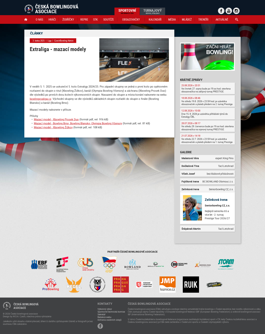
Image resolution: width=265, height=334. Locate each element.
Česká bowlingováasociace (26, 306)
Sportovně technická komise (111, 311)
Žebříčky (68, 19)
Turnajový (152, 11)
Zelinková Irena (216, 199)
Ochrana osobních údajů (110, 319)
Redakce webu (104, 317)
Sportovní (127, 11)
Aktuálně (222, 19)
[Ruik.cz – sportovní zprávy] (191, 284)
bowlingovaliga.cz (40, 99)
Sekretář (101, 314)
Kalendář (155, 19)
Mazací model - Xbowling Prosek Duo (56, 119)
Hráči (52, 19)
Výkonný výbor (105, 308)
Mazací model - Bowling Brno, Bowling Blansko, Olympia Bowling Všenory (78, 123)
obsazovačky (131, 19)
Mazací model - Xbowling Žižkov (53, 127)
